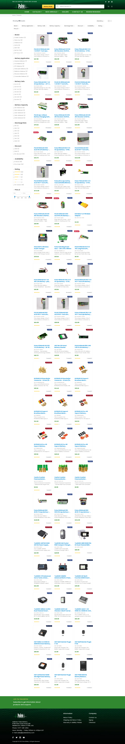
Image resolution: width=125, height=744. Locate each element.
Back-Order (42, 177)
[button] (109, 21)
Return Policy (67, 718)
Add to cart (42, 46)
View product (42, 112)
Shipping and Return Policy (72, 720)
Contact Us (93, 718)
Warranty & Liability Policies (72, 722)
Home (13, 15)
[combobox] (79, 6)
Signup (91, 720)
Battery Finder (48, 6)
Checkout (92, 722)
